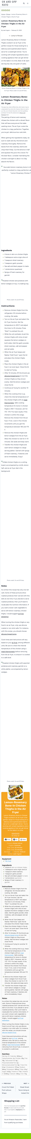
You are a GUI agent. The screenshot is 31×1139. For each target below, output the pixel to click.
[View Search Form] (23, 3)
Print (8, 839)
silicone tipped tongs (12, 376)
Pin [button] (16, 839)
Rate (24, 839)
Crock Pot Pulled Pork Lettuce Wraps (8, 1088)
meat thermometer (8, 652)
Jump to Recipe (16, 36)
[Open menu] (27, 3)
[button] (2, 10)
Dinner (8, 14)
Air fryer (8, 861)
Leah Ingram (6, 30)
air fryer (14, 643)
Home (3, 14)
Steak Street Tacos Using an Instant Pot (23, 1088)
